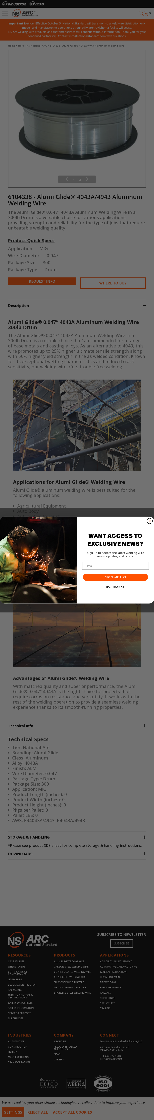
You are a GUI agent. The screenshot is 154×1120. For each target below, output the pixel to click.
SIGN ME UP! (115, 577)
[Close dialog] (149, 521)
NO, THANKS (115, 586)
